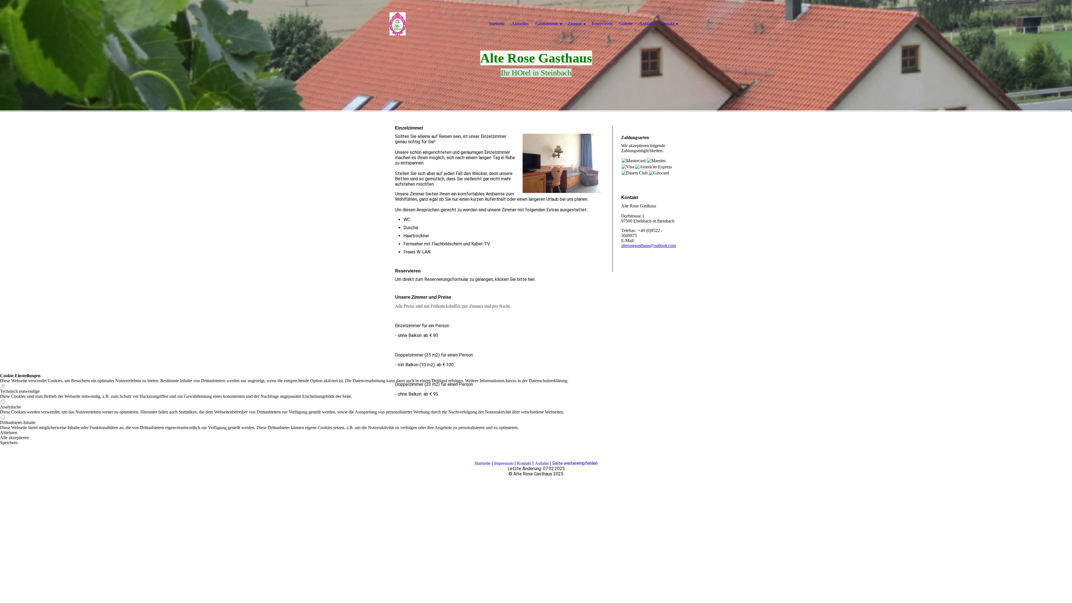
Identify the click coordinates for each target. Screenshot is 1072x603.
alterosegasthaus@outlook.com (648, 245)
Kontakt (524, 463)
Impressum (503, 463)
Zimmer (575, 23)
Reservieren (602, 23)
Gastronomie (546, 23)
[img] (421, 23)
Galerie (625, 23)
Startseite (482, 463)
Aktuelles (520, 23)
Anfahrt (542, 463)
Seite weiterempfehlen (575, 463)
